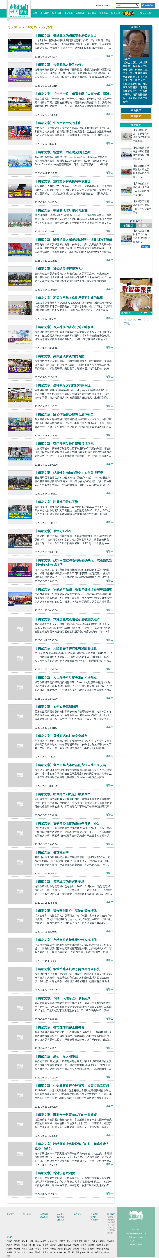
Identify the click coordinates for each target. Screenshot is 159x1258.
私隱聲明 (111, 1217)
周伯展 (91, 1245)
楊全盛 (53, 1249)
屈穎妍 (9, 1241)
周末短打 (71, 1241)
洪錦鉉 (91, 1249)
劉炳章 (79, 1241)
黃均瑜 (61, 1249)
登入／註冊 (145, 13)
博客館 (31, 27)
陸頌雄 (99, 1249)
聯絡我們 (111, 1228)
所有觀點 (60, 1220)
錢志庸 (68, 1249)
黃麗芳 (106, 1249)
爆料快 (110, 1233)
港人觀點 (92, 13)
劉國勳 (76, 1249)
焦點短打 (52, 1241)
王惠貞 (83, 1245)
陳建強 (9, 1249)
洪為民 (38, 1249)
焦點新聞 (44, 13)
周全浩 (24, 1249)
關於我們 (111, 1214)
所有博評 (136, 110)
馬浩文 (94, 1241)
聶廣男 (38, 1252)
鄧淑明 (45, 1249)
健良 (31, 1252)
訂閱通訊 (148, 5)
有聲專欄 (80, 13)
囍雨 (8, 1256)
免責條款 (111, 1220)
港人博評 (115, 13)
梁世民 (87, 1241)
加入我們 (111, 1225)
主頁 (35, 13)
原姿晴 (110, 1241)
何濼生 (47, 27)
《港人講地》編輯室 (37, 1241)
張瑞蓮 (17, 1241)
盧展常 (45, 1252)
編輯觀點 (60, 1217)
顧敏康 (24, 1241)
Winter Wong (56, 1252)
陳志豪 (90, 1252)
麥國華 (17, 1245)
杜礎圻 (24, 1252)
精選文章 (98, 1252)
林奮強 (107, 1252)
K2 (65, 1252)
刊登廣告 (111, 1230)
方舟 (31, 1249)
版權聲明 (111, 1222)
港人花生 (103, 13)
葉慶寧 (106, 1245)
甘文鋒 (17, 1252)
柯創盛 (83, 1249)
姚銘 (83, 1252)
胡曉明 (45, 1245)
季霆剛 (76, 1245)
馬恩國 (17, 1249)
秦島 (39, 1245)
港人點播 (56, 13)
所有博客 (136, 116)
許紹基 (9, 1245)
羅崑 (78, 1252)
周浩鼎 (53, 1245)
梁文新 (71, 1252)
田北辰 (61, 1245)
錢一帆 (32, 1245)
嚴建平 (9, 1252)
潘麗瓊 (99, 1245)
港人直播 (68, 13)
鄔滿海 (68, 1245)
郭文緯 (24, 1245)
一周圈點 (61, 1241)
